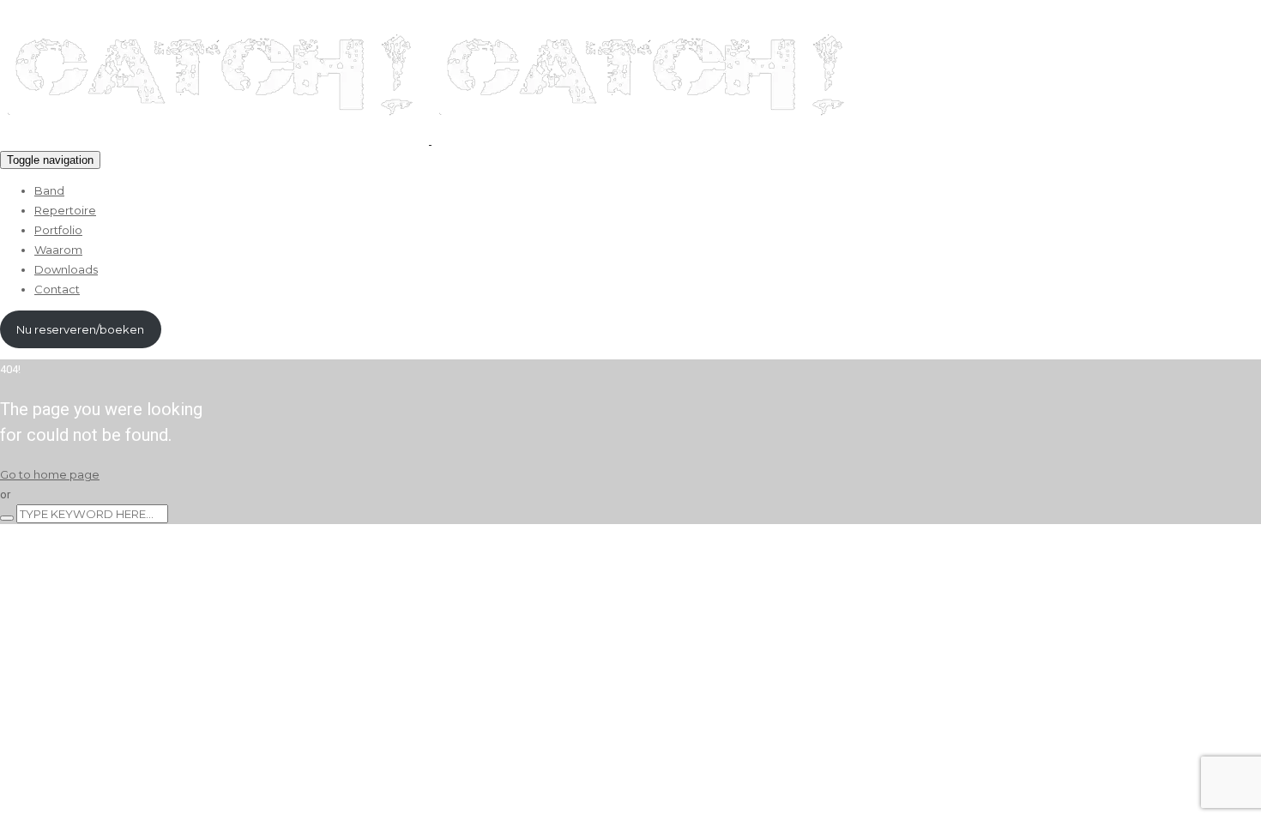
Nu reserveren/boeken (80, 329)
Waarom (58, 249)
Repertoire (65, 210)
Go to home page (50, 474)
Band (49, 190)
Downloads (66, 269)
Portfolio (58, 230)
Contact (57, 289)
